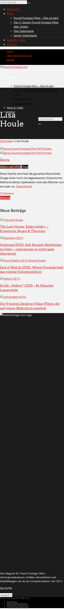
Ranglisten (13, 9)
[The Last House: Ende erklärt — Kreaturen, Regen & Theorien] (11, 220)
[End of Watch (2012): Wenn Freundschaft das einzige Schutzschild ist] (23, 260)
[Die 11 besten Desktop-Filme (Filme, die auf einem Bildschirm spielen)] (13, 297)
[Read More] (24, 186)
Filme (10, 13)
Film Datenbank (24, 31)
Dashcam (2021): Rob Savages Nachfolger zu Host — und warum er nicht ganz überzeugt (31, 249)
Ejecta (4, 160)
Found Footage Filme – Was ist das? (36, 18)
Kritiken (12, 44)
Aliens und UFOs (10, 167)
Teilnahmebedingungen (18, 607)
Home (10, 51)
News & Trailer (16, 40)
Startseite (6, 141)
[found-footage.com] (13, 67)
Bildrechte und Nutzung (18, 605)
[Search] (29, 3)
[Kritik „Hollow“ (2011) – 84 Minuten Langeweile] (10, 279)
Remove (5, 198)
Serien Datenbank (25, 35)
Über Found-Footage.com (19, 55)
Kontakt (10, 59)
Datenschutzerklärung (17, 603)
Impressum (12, 601)
